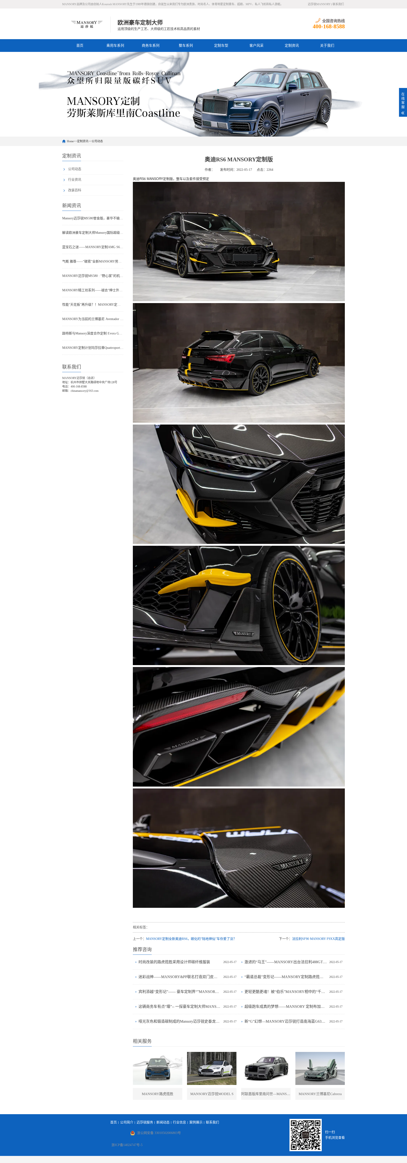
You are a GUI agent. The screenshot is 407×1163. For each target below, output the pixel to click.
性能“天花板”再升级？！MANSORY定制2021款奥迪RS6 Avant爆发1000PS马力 (92, 304)
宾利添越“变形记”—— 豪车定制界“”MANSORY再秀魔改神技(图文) (179, 992)
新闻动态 (163, 1122)
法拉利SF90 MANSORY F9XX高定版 (318, 939)
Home (70, 141)
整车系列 (186, 45)
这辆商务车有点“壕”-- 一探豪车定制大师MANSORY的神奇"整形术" (179, 1007)
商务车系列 (150, 45)
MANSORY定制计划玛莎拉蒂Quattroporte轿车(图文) (92, 348)
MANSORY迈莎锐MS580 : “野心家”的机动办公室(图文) (92, 276)
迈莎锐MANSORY (319, 4)
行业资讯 (74, 179)
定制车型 (221, 45)
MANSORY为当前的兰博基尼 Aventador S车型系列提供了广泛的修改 (92, 319)
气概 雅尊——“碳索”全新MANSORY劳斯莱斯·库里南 (92, 261)
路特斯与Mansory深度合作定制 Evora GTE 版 (92, 333)
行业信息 (179, 1122)
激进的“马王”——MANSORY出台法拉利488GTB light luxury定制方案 (285, 962)
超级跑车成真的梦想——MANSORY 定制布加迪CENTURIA (285, 1007)
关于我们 (327, 45)
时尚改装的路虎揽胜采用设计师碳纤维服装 (174, 962)
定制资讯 (292, 45)
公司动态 (97, 141)
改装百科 (74, 190)
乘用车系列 (115, 45)
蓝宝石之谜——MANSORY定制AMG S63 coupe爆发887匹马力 (92, 247)
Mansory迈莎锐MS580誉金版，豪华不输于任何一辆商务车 (92, 218)
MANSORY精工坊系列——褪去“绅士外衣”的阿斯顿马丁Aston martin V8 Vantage (92, 290)
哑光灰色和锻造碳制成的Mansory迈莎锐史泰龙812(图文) (179, 1021)
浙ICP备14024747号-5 (126, 1145)
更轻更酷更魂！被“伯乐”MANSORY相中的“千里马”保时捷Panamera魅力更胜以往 (285, 992)
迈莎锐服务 (145, 1122)
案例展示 (196, 1122)
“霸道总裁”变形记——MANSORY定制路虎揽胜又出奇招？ (285, 977)
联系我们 (338, 4)
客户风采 (256, 45)
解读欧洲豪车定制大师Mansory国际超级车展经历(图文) (92, 232)
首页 (79, 45)
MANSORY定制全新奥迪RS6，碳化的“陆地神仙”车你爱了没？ (191, 939)
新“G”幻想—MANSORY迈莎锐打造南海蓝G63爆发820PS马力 (285, 1021)
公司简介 (126, 1122)
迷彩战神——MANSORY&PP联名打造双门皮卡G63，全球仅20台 (179, 977)
